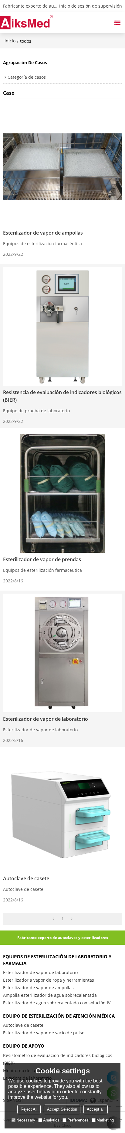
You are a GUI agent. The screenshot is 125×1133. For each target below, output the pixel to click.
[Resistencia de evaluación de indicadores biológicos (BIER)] (62, 326)
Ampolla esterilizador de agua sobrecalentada (50, 995)
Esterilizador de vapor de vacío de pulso (43, 1033)
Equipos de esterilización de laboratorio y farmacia (57, 959)
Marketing (105, 1120)
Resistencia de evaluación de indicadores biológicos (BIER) (62, 396)
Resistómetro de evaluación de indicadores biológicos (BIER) (57, 1059)
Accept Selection (62, 1109)
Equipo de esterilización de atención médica (59, 1016)
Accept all (95, 1109)
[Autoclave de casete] (62, 812)
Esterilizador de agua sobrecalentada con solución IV (56, 1003)
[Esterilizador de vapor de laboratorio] (62, 653)
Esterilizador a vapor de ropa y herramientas (48, 980)
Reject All (29, 1109)
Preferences (78, 1120)
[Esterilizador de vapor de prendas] (62, 493)
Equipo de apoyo (23, 1046)
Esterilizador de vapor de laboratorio (45, 719)
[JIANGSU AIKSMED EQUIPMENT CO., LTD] (26, 22)
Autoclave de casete (26, 878)
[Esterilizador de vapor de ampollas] (62, 166)
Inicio (10, 41)
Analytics (51, 1120)
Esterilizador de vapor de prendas (42, 559)
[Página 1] (53, 918)
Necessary (25, 1120)
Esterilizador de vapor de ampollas (43, 232)
